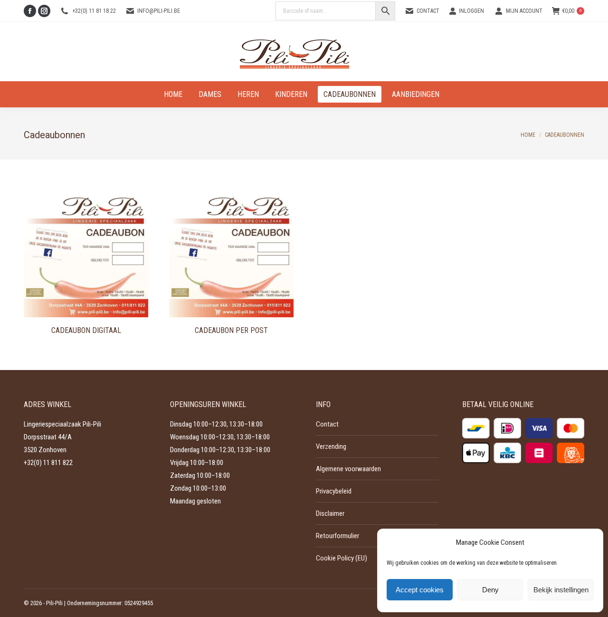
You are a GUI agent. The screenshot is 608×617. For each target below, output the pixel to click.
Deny (490, 590)
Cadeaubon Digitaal (86, 330)
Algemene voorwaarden (348, 469)
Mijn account (524, 11)
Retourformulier (337, 536)
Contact (428, 11)
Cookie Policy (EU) (341, 558)
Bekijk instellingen (561, 590)
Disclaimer (330, 513)
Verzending (331, 446)
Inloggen (471, 11)
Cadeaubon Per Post (231, 330)
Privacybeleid (334, 491)
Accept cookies (420, 590)
